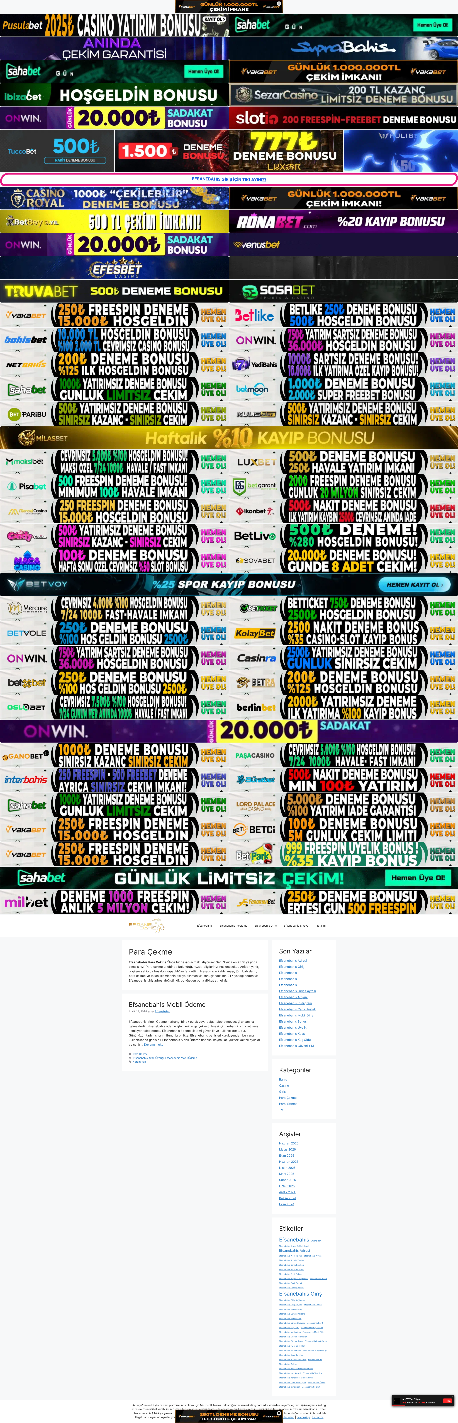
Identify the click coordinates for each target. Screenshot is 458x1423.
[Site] (114, 315)
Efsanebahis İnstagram (295, 1003)
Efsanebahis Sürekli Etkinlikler (292, 1359)
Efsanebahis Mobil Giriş (296, 1015)
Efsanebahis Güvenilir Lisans (292, 1314)
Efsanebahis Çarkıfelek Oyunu (292, 1382)
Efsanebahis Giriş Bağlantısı (292, 1300)
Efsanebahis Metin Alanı (290, 1332)
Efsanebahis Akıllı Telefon (290, 1256)
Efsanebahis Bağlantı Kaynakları (293, 1278)
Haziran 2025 (288, 1161)
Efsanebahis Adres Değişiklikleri (294, 1246)
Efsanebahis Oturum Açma (291, 1341)
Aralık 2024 (287, 1192)
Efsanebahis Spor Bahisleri (291, 1355)
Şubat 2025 (287, 1180)
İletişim (321, 925)
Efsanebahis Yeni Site (312, 1373)
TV (281, 1110)
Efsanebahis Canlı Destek (297, 1009)
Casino (284, 1085)
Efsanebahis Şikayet (296, 925)
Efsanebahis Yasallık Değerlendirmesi (296, 1369)
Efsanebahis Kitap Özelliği (148, 1057)
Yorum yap (139, 1061)
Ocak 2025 (287, 1186)
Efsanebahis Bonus (293, 1021)
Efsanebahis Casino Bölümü (291, 1288)
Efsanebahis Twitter (288, 1364)
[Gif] (229, 437)
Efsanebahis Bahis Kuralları (291, 1265)
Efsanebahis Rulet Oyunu (316, 1341)
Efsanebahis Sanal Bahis (290, 1350)
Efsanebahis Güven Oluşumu (292, 1323)
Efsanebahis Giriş (266, 925)
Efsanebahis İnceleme (233, 925)
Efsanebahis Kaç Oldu (295, 1040)
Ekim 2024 (286, 1204)
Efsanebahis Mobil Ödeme (167, 1004)
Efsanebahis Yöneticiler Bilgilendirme (296, 1378)
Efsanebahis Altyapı (293, 997)
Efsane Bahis (317, 1241)
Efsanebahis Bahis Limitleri (291, 1269)
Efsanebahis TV (315, 1359)
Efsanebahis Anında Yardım (291, 1260)
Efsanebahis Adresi (293, 960)
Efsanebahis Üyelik (292, 1027)
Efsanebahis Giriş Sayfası (297, 991)
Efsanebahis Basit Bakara (290, 1274)
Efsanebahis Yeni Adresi (290, 1373)
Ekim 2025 (286, 1155)
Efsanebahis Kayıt (292, 1033)
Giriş (282, 1091)
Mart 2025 (286, 1174)
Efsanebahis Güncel (313, 1305)
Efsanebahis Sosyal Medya (315, 1350)
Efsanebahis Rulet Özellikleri (292, 1346)
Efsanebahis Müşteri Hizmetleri (293, 1337)
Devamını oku (153, 1044)
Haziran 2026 (289, 1143)
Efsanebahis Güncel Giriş (290, 1309)
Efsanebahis (205, 925)
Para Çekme (140, 1053)
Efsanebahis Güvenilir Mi (297, 1046)
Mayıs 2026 (287, 1149)
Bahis (283, 1079)
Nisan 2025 (287, 1168)
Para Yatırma (288, 1104)
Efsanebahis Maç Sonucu (312, 1328)
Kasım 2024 (287, 1198)
